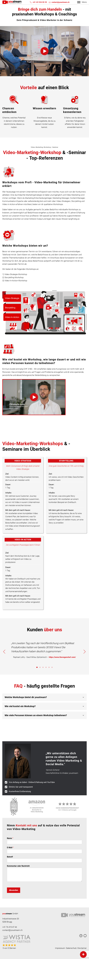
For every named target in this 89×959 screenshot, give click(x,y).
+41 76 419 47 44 (9, 927)
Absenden (13, 890)
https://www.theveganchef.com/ (62, 657)
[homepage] (12, 2)
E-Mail (10, 847)
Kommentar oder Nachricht (18, 866)
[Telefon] (31, 2)
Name (10, 838)
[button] (44, 51)
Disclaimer (82, 948)
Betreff (10, 857)
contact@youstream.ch (60, 2)
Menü (84, 2)
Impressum (60, 948)
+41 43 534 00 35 (40, 2)
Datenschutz (71, 948)
